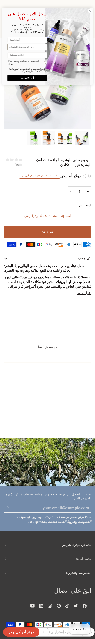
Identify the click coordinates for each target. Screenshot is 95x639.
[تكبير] (83, 120)
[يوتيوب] (32, 606)
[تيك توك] (67, 606)
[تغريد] (76, 606)
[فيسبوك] (85, 606)
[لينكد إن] (41, 606)
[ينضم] (7, 507)
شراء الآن (47, 231)
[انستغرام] (50, 606)
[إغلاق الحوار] (90, 11)
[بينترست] (59, 606)
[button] (47, 545)
